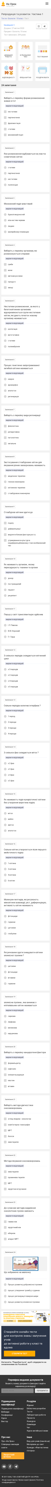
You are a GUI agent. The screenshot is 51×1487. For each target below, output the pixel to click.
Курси (4, 1418)
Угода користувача (9, 1480)
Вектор (4, 1421)
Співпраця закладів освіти (10, 1446)
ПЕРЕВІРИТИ (42, 1391)
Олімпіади (31, 1424)
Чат (28, 1427)
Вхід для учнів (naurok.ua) (38, 1441)
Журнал (30, 1405)
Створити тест (19, 1354)
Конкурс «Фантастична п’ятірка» (37, 1449)
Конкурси (31, 1421)
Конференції (7, 1415)
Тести (29, 1411)
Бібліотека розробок (36, 1408)
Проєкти (31, 1418)
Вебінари (5, 1412)
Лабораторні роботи (36, 1415)
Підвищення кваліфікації (12, 1408)
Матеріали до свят (35, 1444)
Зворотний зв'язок (8, 1455)
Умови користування (26, 1480)
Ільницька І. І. (9, 25)
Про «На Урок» (8, 1441)
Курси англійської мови (37, 1431)
